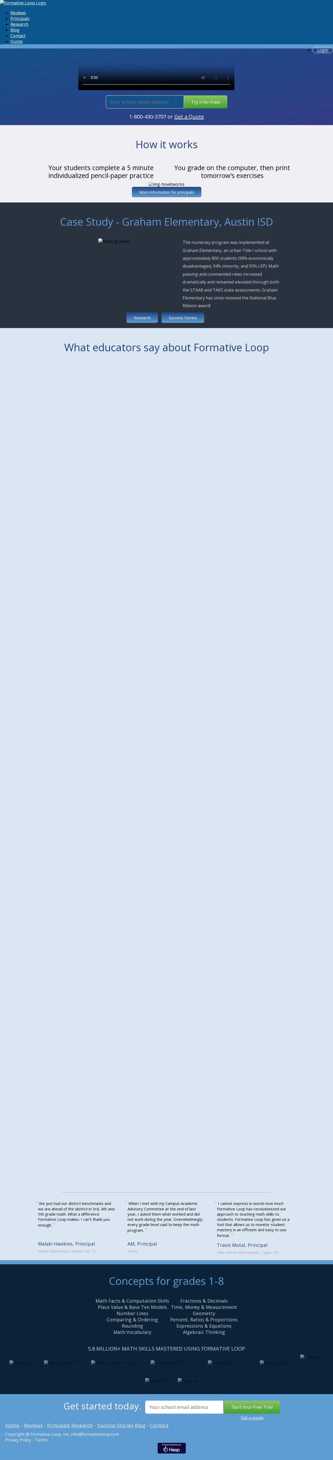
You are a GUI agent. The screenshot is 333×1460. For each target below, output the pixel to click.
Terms (41, 1440)
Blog (15, 30)
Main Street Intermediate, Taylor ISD (248, 1252)
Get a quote (252, 1418)
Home (12, 1425)
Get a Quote (189, 116)
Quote (16, 41)
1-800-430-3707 (147, 116)
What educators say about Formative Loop (166, 347)
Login (322, 50)
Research (19, 24)
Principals (19, 18)
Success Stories (183, 317)
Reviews (18, 13)
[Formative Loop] (23, 3)
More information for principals (166, 192)
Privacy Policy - (19, 1440)
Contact (17, 36)
